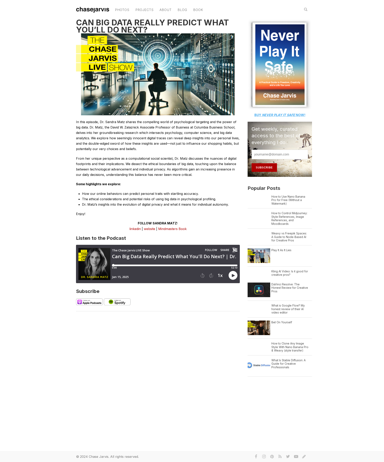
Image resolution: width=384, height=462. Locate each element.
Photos (122, 10)
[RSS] (280, 457)
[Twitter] (288, 457)
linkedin (135, 229)
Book (198, 10)
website (149, 229)
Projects (144, 10)
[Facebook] (256, 457)
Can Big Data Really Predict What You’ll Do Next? (152, 26)
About (166, 10)
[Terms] (304, 457)
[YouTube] (296, 457)
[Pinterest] (272, 457)
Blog (182, 10)
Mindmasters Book (172, 229)
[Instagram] (264, 457)
